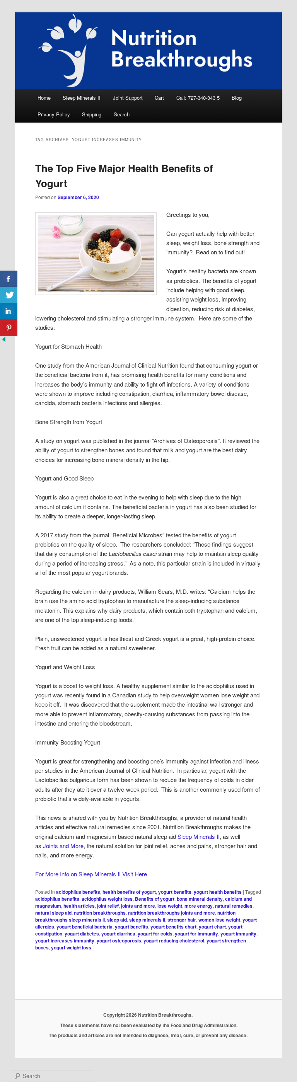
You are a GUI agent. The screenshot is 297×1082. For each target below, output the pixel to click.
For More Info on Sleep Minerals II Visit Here (91, 874)
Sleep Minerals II (82, 97)
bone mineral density (200, 898)
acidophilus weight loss (107, 898)
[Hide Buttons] (4, 341)
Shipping (91, 114)
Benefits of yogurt (154, 898)
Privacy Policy (54, 114)
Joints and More (63, 846)
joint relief (108, 905)
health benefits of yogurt (129, 891)
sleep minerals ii (147, 919)
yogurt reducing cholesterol (173, 940)
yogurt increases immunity (64, 940)
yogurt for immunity (196, 933)
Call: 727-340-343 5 (198, 97)
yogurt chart (212, 926)
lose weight (169, 905)
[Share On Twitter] (8, 295)
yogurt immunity (238, 933)
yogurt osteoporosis (119, 940)
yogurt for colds (155, 933)
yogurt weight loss (71, 947)
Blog (237, 97)
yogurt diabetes (82, 933)
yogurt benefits (174, 891)
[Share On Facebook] (8, 279)
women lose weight (219, 919)
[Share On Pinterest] (8, 327)
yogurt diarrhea (118, 933)
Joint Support (128, 97)
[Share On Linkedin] (8, 311)
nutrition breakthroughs (100, 912)
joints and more (138, 905)
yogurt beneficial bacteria (84, 926)
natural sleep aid (53, 912)
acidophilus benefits (78, 891)
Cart (159, 97)
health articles (79, 905)
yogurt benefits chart (173, 926)
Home (44, 97)
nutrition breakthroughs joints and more (171, 912)
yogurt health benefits (218, 891)
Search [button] (122, 114)
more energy (198, 905)
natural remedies (234, 905)
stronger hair (181, 919)
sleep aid (117, 919)
